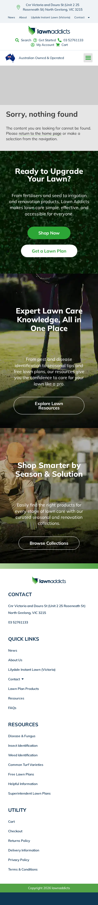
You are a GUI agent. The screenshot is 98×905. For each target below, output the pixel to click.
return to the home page (40, 133)
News (11, 17)
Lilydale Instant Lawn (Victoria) (50, 17)
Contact (79, 17)
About (23, 17)
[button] (88, 57)
